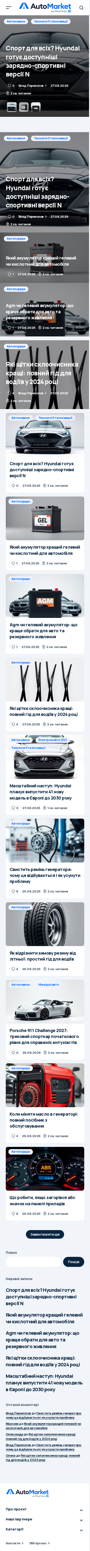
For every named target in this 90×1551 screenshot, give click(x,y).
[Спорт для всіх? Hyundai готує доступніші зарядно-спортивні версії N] (45, 182)
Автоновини (16, 138)
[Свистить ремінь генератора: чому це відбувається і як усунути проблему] (45, 841)
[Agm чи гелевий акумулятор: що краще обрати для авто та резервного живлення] (45, 309)
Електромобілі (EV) (52, 740)
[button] (8, 7)
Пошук (11, 1252)
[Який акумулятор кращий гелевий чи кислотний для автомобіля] (45, 66)
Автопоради (16, 21)
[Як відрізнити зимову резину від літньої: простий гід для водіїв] (45, 924)
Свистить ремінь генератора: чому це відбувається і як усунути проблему (44, 1447)
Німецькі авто (48, 985)
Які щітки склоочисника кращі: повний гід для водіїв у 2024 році (43, 1361)
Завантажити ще (45, 1234)
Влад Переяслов (18, 1413)
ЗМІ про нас (38, 1543)
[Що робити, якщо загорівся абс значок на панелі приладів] (45, 1169)
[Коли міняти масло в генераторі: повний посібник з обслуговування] (45, 1085)
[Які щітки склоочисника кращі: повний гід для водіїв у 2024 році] (45, 374)
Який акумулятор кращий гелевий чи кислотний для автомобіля (44, 1318)
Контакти (13, 1543)
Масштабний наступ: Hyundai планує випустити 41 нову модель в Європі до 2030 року (44, 1383)
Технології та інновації (51, 138)
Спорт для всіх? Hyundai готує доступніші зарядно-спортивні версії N (41, 1297)
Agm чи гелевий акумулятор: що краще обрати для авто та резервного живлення (42, 1340)
